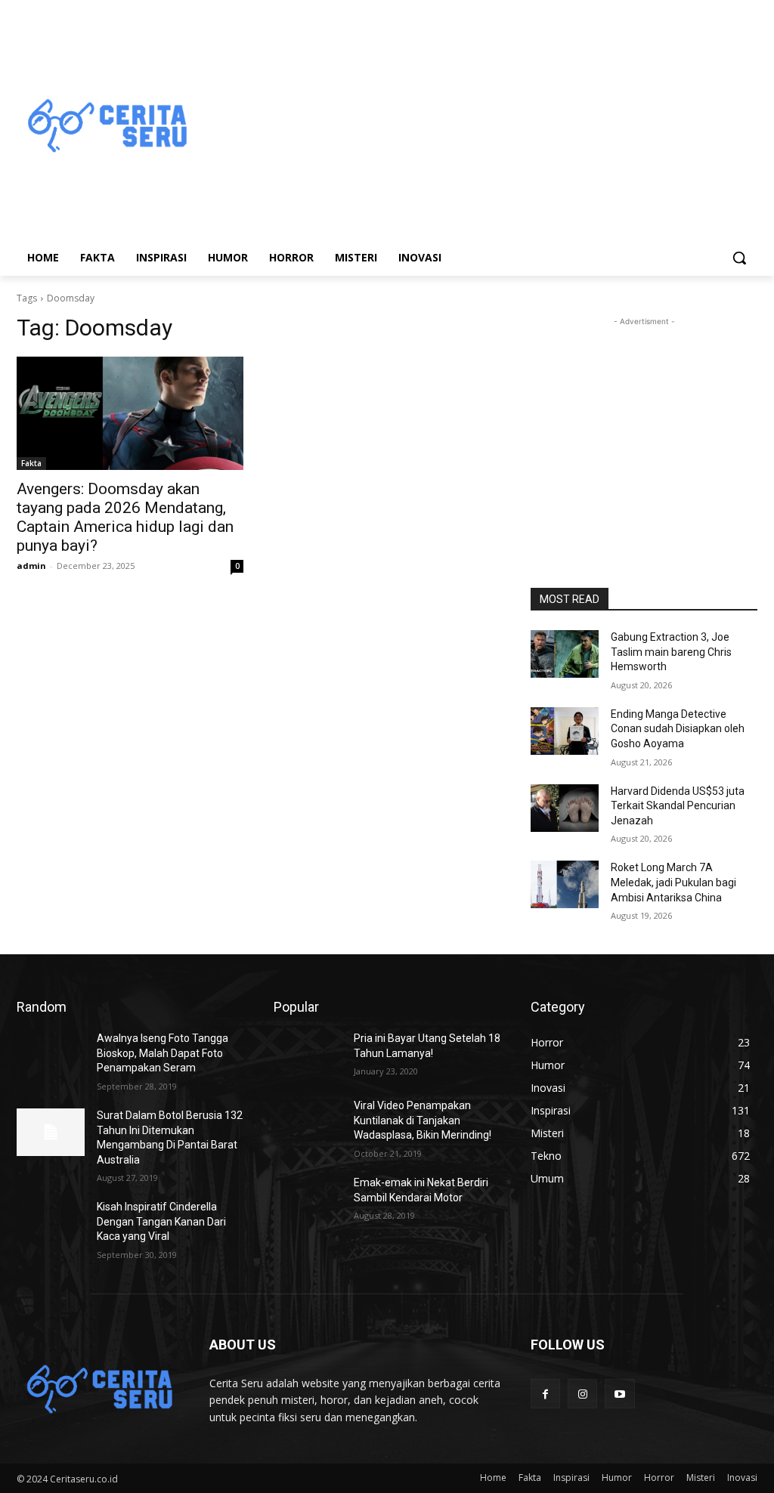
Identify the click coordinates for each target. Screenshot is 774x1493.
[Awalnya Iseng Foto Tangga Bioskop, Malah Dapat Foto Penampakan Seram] (51, 1055)
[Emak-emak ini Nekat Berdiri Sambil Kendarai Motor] (308, 1199)
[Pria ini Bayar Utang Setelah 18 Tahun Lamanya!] (308, 1055)
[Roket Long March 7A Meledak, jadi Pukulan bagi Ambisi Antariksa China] (565, 884)
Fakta (31, 463)
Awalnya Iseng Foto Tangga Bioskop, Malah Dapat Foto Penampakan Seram (162, 1053)
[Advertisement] (475, 127)
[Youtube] (619, 1393)
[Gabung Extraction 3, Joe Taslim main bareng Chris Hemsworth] (565, 654)
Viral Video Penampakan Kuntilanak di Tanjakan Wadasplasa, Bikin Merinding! (422, 1120)
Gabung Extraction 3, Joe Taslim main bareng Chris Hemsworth (671, 651)
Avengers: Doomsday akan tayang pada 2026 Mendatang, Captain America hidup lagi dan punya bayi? (125, 517)
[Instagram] (582, 1393)
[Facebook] (545, 1393)
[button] (739, 258)
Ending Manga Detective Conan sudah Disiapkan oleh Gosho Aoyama (678, 729)
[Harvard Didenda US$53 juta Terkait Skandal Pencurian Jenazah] (565, 808)
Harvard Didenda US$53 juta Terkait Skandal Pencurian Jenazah (678, 806)
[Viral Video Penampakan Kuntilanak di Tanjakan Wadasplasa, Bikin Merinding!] (308, 1122)
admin (31, 565)
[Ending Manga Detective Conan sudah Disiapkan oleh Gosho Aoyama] (565, 731)
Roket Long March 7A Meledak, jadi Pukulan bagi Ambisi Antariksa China (673, 882)
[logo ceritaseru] (105, 127)
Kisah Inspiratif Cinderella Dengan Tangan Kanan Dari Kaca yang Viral (161, 1221)
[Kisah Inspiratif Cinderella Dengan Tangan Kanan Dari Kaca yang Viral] (51, 1223)
